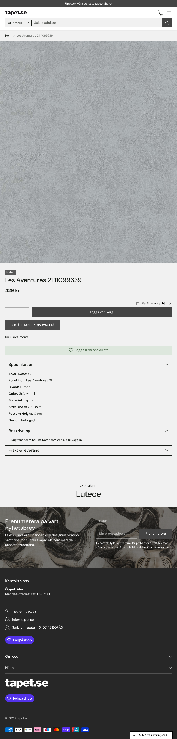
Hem (8, 35)
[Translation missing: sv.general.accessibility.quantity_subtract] (9, 312)
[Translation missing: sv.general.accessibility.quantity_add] (25, 312)
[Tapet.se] (16, 13)
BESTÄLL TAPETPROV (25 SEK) (32, 325)
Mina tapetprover (153, 735)
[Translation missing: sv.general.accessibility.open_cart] (160, 12)
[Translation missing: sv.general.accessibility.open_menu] (169, 12)
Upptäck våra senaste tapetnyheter (88, 3)
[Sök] (167, 22)
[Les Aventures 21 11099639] (88, 152)
